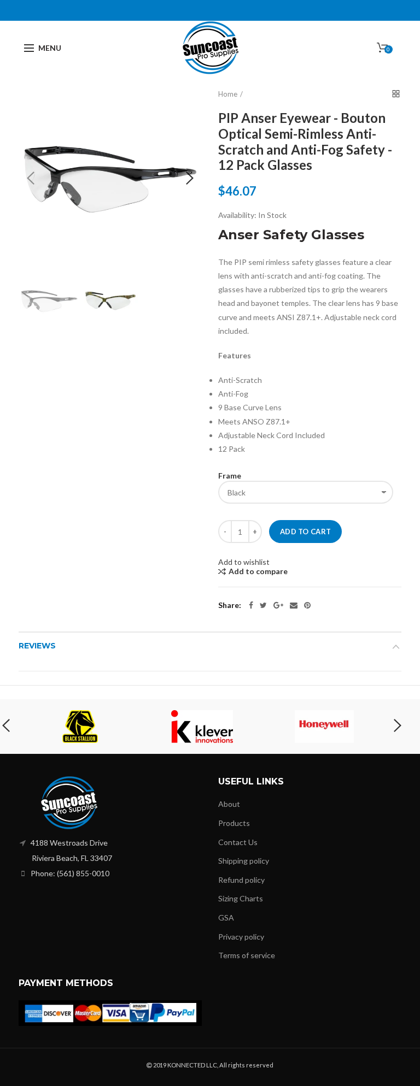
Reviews (37, 646)
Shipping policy (243, 860)
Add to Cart (305, 531)
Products (234, 823)
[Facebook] (251, 605)
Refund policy (241, 879)
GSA (226, 917)
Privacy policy (241, 936)
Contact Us (238, 842)
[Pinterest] (307, 605)
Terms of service (246, 955)
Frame (229, 475)
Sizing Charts (240, 898)
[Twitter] (263, 605)
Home (227, 94)
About (229, 803)
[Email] (294, 605)
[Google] (278, 605)
